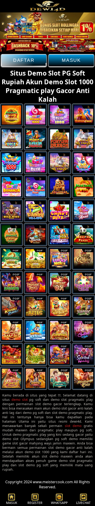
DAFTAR (23, 60)
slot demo (73, 426)
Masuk (71, 60)
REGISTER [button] (34, 502)
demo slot (20, 399)
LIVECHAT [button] (83, 502)
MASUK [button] (11, 502)
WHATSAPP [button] (59, 502)
